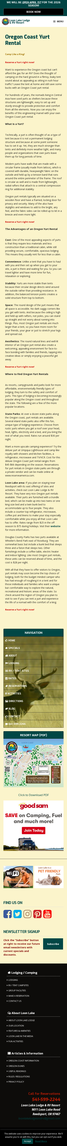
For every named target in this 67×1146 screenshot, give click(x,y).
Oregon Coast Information (23, 1060)
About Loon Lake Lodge (21, 1020)
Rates (12, 678)
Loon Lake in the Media (20, 1036)
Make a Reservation (18, 995)
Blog (12, 708)
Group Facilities (17, 990)
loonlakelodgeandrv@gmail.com (39, 1118)
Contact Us (14, 1001)
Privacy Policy (16, 1081)
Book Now (33, 12)
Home (11, 640)
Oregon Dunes (16, 1066)
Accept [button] (27, 1141)
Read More (41, 1141)
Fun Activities (15, 1041)
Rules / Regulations (19, 1076)
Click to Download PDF (33, 795)
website (55, 526)
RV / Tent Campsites (18, 985)
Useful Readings (17, 1071)
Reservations (18, 686)
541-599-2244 (17, 724)
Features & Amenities (19, 1030)
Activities (14, 693)
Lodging (14, 663)
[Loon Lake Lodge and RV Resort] (16, 21)
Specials (14, 648)
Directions (16, 701)
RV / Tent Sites (19, 671)
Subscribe (53, 944)
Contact (14, 716)
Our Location (16, 1025)
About (13, 655)
